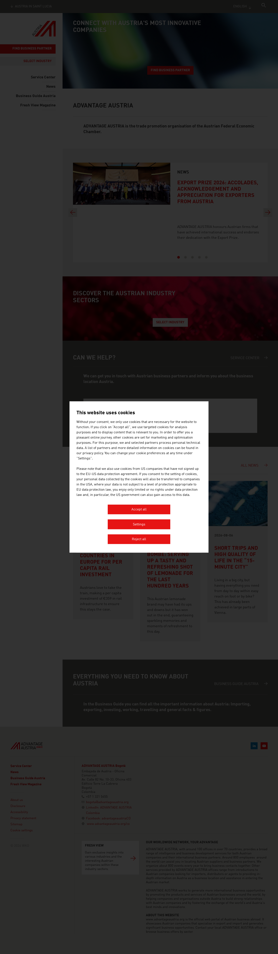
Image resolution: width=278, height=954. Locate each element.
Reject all (139, 539)
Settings (139, 524)
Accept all (139, 510)
